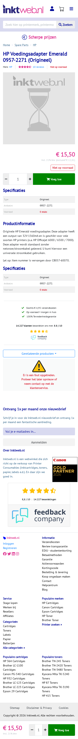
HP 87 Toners (50, 682)
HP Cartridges (50, 603)
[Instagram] (17, 554)
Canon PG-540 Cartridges (18, 674)
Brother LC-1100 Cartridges (13, 668)
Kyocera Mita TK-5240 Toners (55, 676)
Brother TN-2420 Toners (57, 665)
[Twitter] (9, 554)
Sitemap (15, 708)
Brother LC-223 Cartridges (19, 687)
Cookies (63, 708)
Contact (46, 581)
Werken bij (9, 607)
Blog (45, 589)
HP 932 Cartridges (14, 678)
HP (10, 66)
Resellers (8, 611)
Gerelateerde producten (38, 354)
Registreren (10, 548)
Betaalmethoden (52, 555)
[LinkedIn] (13, 554)
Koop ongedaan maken (56, 576)
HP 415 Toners (51, 695)
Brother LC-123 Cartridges (19, 682)
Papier (7, 639)
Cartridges (9, 626)
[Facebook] (5, 554)
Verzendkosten (51, 542)
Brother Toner (50, 620)
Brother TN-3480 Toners (57, 669)
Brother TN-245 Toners (56, 661)
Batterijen (9, 643)
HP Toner (47, 616)
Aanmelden (39, 442)
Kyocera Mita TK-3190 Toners (55, 689)
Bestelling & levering (55, 572)
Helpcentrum (50, 585)
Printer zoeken (51, 624)
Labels (7, 634)
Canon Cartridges (52, 607)
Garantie (47, 559)
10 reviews (38, 66)
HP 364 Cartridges (14, 661)
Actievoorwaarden (53, 563)
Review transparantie (55, 546)
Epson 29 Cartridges (15, 691)
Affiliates (8, 616)
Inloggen (8, 543)
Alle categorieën (13, 647)
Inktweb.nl (13, 538)
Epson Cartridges (52, 611)
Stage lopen (10, 603)
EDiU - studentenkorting (57, 550)
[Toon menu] (71, 9)
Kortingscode (50, 568)
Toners (7, 630)
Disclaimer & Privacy (39, 708)
